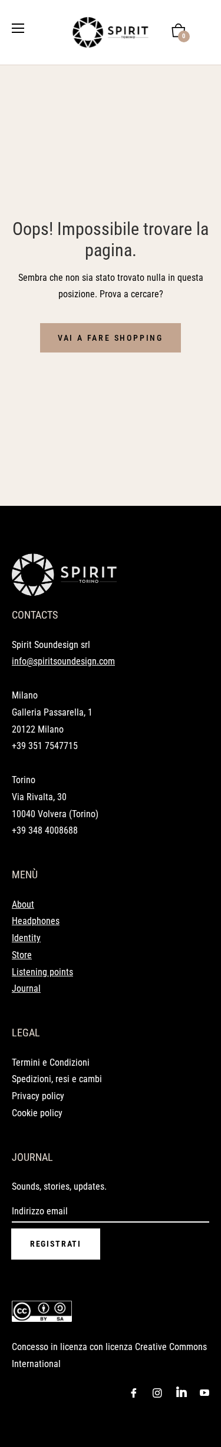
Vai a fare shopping (110, 338)
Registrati (55, 1243)
